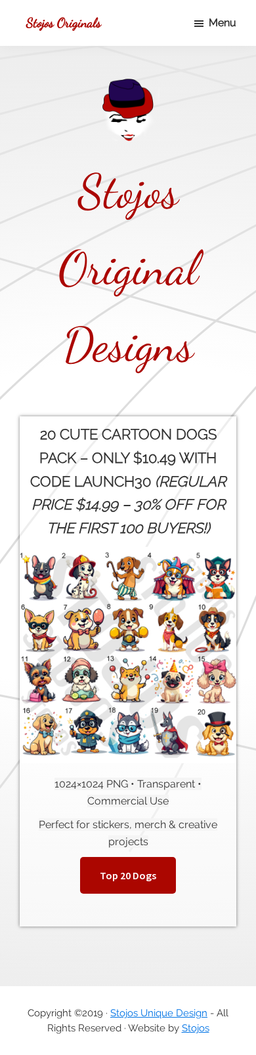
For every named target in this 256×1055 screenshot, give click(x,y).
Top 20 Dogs (128, 875)
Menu (222, 22)
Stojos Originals (63, 23)
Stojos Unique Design (158, 1013)
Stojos (195, 1028)
